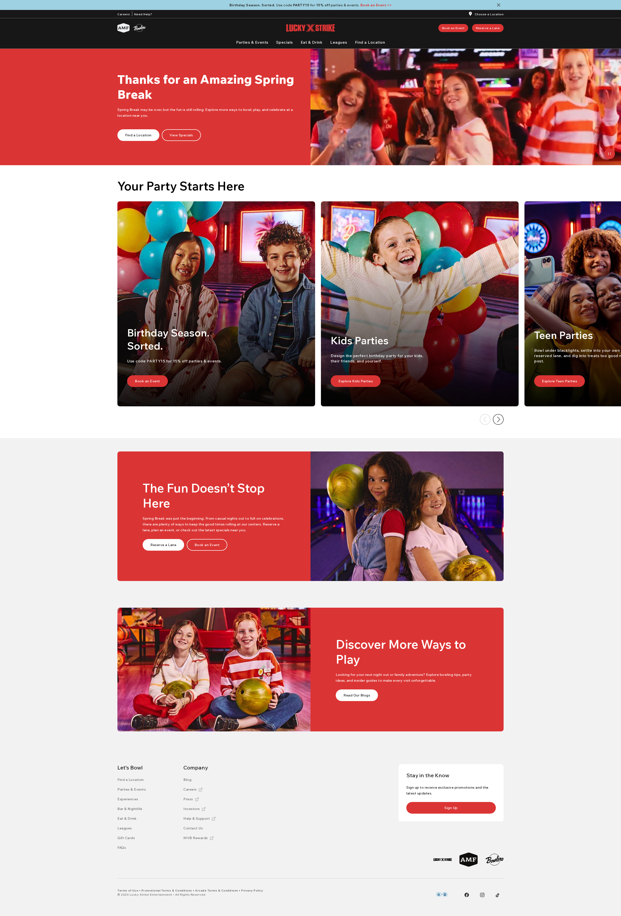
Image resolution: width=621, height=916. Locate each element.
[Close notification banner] (500, 5)
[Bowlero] (139, 28)
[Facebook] (466, 895)
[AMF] (123, 28)
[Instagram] (482, 895)
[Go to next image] (498, 419)
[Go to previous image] (485, 419)
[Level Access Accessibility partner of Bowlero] (441, 894)
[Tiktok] (497, 895)
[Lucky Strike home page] (310, 28)
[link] (453, 28)
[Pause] (609, 153)
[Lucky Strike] (442, 860)
